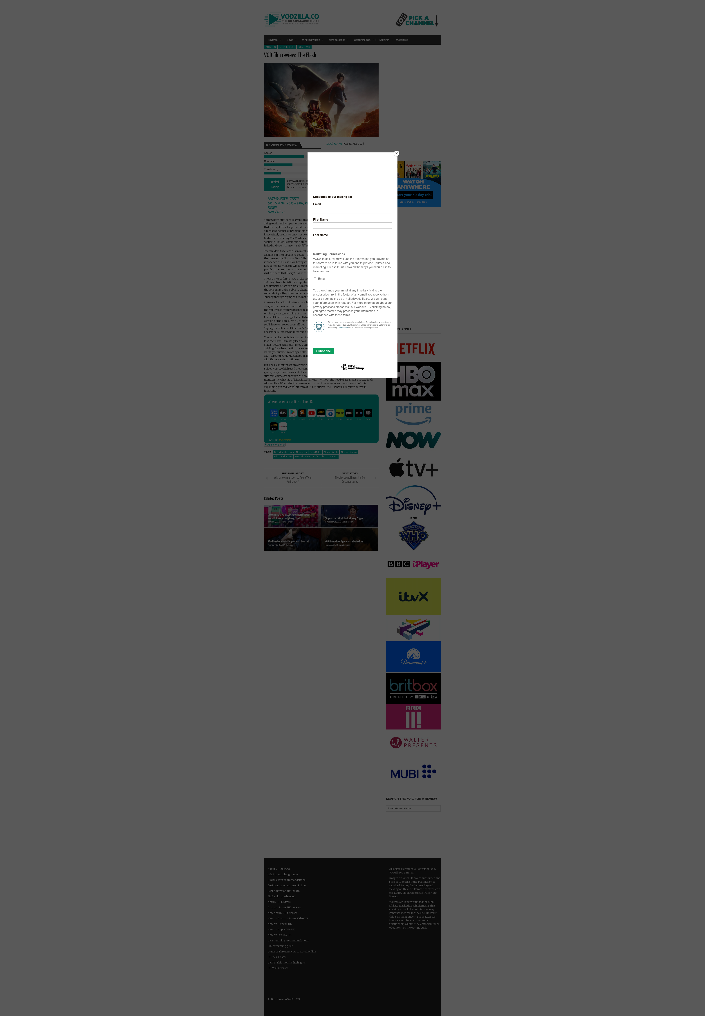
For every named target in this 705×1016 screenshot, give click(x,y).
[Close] (396, 153)
